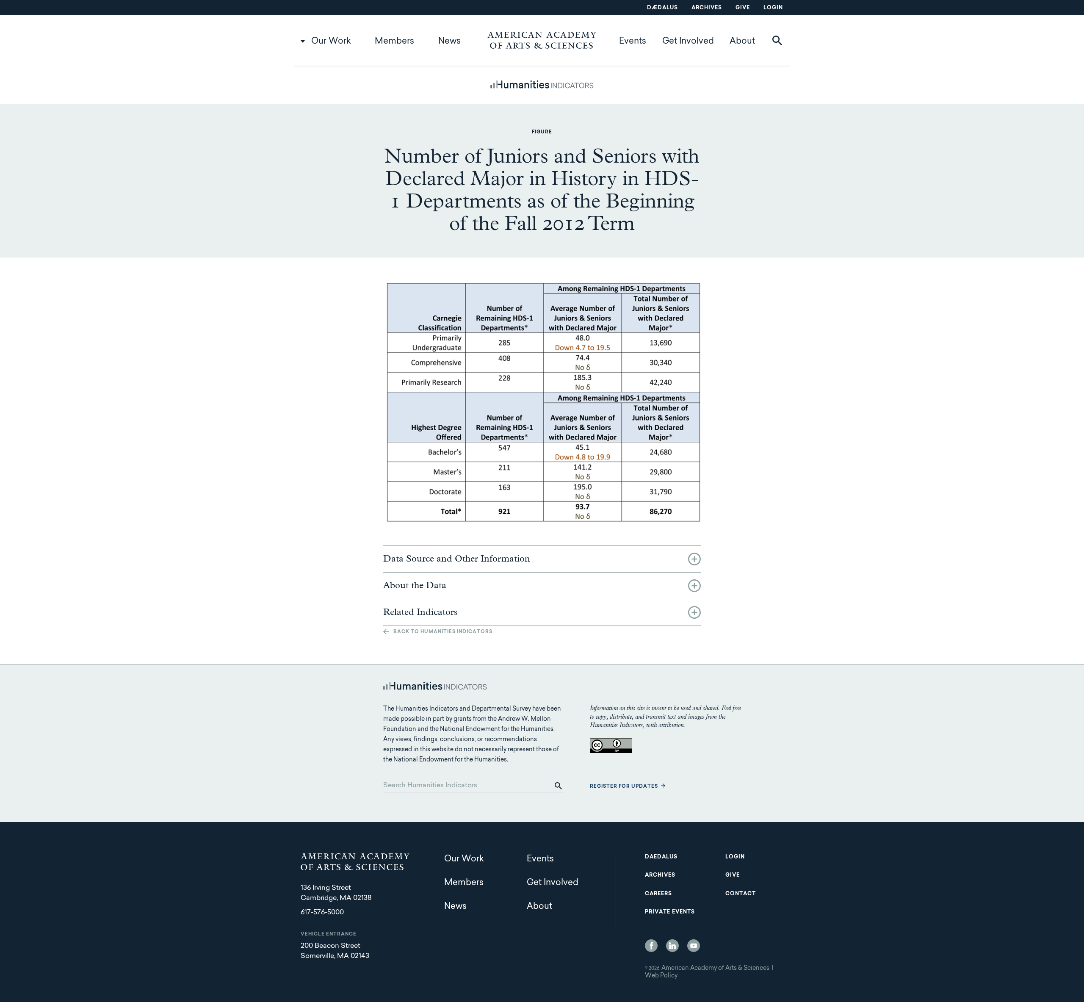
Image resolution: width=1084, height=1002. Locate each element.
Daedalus (661, 857)
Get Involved (688, 41)
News (449, 41)
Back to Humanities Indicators (442, 632)
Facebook (651, 945)
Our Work (331, 41)
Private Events (670, 912)
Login (773, 8)
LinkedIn (672, 945)
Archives (706, 8)
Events (632, 41)
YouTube (693, 945)
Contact (740, 894)
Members (394, 41)
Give (743, 8)
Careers (658, 894)
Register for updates (624, 786)
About (742, 41)
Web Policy (661, 976)
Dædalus (662, 8)
